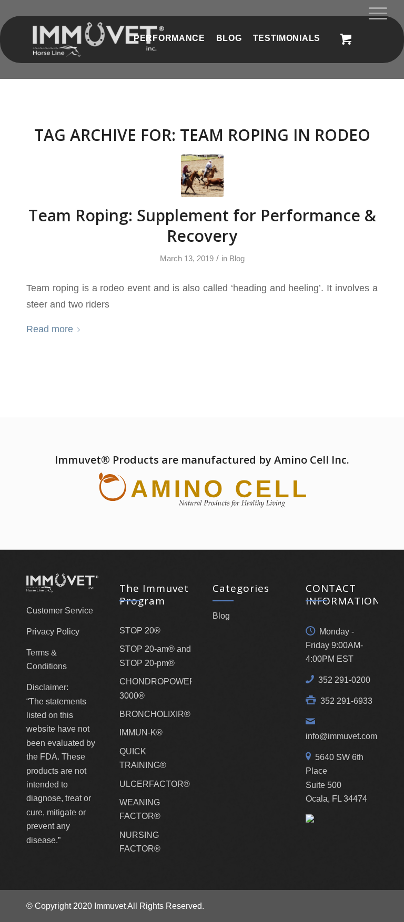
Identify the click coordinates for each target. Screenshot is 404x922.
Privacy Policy (52, 631)
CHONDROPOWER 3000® (155, 688)
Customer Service (59, 610)
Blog (237, 258)
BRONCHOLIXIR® (154, 714)
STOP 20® (139, 630)
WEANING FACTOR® (139, 809)
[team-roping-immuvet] (202, 176)
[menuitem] (169, 38)
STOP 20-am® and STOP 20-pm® (155, 655)
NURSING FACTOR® (139, 842)
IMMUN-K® (141, 732)
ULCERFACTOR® (154, 784)
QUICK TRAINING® (142, 758)
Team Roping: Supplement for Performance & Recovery (202, 225)
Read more (49, 328)
